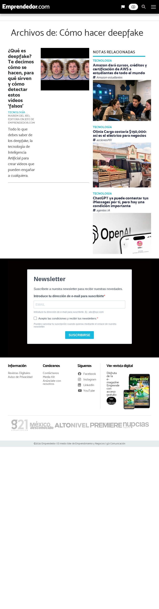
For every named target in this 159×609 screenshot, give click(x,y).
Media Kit (49, 376)
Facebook (89, 374)
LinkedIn (88, 385)
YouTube (89, 390)
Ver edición (111, 401)
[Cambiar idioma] (123, 7)
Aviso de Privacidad (20, 376)
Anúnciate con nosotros (52, 382)
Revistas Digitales (19, 373)
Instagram (89, 379)
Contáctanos (51, 373)
